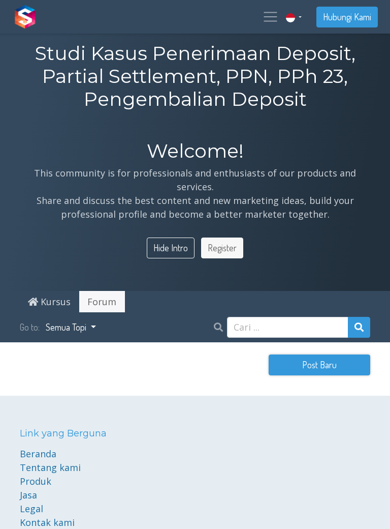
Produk (35, 481)
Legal (31, 509)
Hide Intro (170, 247)
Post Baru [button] (319, 364)
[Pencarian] (359, 327)
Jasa (28, 495)
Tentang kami (50, 467)
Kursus (54, 302)
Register (222, 247)
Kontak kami (47, 522)
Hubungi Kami (347, 16)
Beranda (38, 454)
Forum (101, 302)
